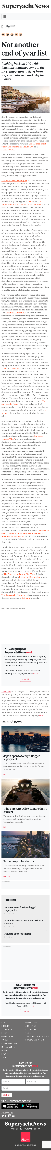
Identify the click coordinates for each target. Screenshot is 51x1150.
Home (4, 1022)
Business (6, 1026)
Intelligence (8, 1047)
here (41, 715)
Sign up (25, 679)
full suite (26, 597)
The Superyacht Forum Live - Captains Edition (21, 203)
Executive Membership (29, 576)
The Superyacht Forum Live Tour (19, 573)
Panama (15, 368)
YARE (30, 201)
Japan (4, 368)
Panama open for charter (18, 861)
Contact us (31, 1022)
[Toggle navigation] (4, 16)
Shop (3, 1057)
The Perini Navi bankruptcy (14, 180)
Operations (7, 1036)
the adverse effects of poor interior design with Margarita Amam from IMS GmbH (25, 533)
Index (4, 1050)
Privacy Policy (33, 1029)
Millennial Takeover (15, 312)
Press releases (9, 1043)
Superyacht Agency (36, 1040)
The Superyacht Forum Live (21, 146)
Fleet (4, 1033)
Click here (6, 691)
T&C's (28, 1033)
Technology (7, 1029)
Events (5, 1054)
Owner (4, 1040)
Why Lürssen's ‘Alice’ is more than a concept (25, 810)
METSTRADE (7, 149)
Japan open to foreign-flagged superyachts (21, 757)
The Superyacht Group (37, 1036)
